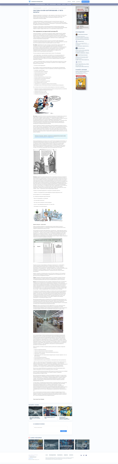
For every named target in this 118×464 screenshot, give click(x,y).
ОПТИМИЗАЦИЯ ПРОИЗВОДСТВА (77, 4)
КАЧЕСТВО (63, 4)
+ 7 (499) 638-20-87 (32, 457)
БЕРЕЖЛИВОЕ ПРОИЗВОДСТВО (40, 4)
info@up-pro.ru (31, 458)
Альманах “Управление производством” (82, 71)
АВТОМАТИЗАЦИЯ (53, 4)
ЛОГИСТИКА (69, 4)
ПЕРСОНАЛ (59, 4)
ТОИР (47, 4)
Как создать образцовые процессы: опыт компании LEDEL (35, 418)
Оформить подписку (85, 1)
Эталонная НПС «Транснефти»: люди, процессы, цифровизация (64, 418)
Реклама (73, 1)
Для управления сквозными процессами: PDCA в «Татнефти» (86, 39)
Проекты (69, 1)
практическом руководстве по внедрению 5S (44, 137)
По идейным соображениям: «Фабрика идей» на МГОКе (85, 52)
